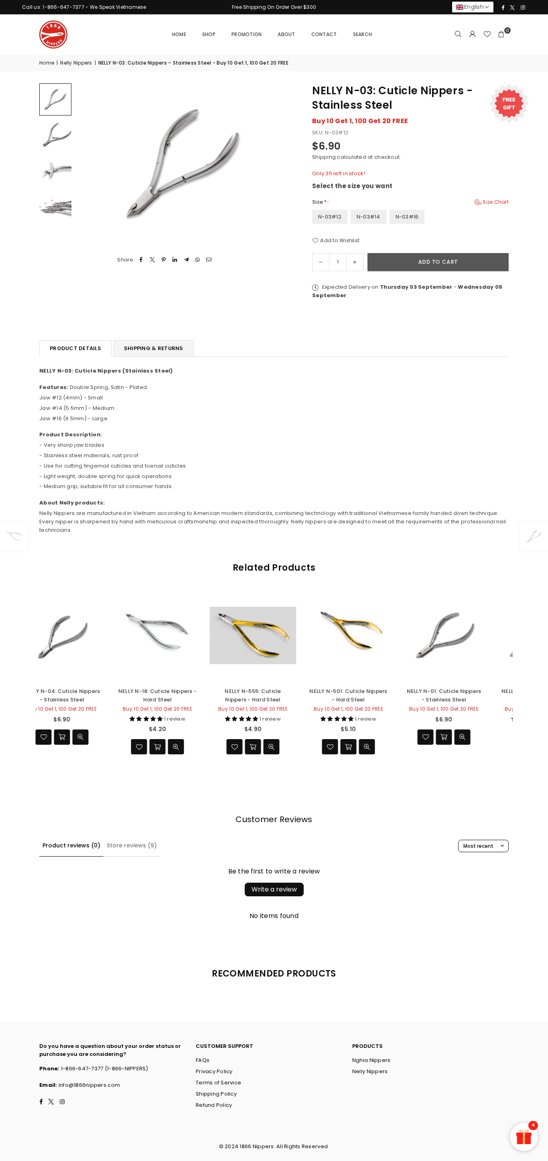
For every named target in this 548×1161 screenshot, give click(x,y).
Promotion (246, 34)
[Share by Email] (209, 260)
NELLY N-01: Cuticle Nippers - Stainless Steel (384, 695)
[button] (501, 34)
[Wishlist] (487, 34)
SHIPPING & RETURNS (153, 348)
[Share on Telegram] (186, 260)
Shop (208, 34)
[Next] (281, 165)
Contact (324, 34)
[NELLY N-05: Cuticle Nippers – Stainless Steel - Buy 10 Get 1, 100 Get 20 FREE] (480, 635)
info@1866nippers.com (89, 1085)
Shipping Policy (216, 1094)
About (286, 34)
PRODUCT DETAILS (75, 348)
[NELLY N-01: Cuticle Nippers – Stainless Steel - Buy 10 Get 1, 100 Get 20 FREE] (384, 635)
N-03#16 (407, 217)
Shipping (324, 157)
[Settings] (472, 34)
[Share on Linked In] (175, 260)
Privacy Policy (214, 1071)
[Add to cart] (194, 746)
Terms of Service (218, 1082)
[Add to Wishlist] (175, 746)
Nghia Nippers (371, 1060)
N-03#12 (329, 217)
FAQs (202, 1060)
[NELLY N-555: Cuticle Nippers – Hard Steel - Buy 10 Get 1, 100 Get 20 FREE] (193, 635)
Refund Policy (214, 1105)
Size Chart (495, 202)
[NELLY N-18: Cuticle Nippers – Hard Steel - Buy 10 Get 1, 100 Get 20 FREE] (98, 635)
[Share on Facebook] (141, 260)
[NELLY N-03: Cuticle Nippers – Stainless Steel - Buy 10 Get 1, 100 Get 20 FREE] (55, 99)
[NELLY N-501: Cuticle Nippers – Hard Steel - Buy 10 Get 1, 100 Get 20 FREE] (289, 635)
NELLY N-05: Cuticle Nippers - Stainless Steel (480, 695)
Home (179, 34)
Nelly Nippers (76, 62)
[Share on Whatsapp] (198, 260)
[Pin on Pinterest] (164, 260)
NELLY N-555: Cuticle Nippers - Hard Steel (194, 695)
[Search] (458, 34)
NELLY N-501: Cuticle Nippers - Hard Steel (289, 695)
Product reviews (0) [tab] (71, 845)
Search (362, 34)
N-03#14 (368, 217)
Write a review (274, 889)
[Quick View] (212, 746)
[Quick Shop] (385, 737)
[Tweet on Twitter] (152, 260)
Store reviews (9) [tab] (132, 845)
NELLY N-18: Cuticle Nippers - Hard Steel (98, 695)
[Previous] (86, 165)
